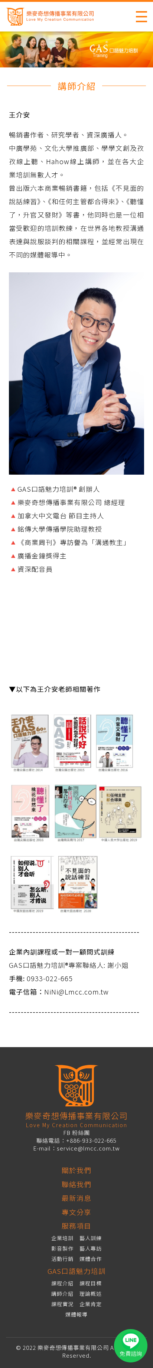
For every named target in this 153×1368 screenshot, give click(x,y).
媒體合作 (90, 1258)
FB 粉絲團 (76, 1132)
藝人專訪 (90, 1248)
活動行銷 (62, 1258)
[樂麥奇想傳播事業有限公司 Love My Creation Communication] (57, 17)
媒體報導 (76, 1314)
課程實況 (62, 1304)
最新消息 (76, 1198)
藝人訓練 (90, 1238)
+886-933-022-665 (91, 1140)
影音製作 (62, 1248)
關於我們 (76, 1170)
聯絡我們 (76, 1184)
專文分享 (76, 1212)
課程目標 (90, 1283)
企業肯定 (90, 1304)
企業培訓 (62, 1238)
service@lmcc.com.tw (88, 1148)
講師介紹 (62, 1293)
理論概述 (90, 1293)
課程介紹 (62, 1283)
